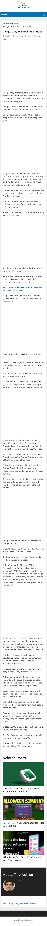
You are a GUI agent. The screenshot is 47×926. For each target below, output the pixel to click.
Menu (4, 15)
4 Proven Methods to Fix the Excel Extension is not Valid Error (21, 790)
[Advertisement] (23, 67)
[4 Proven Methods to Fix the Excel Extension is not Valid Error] (23, 774)
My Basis (16, 920)
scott (19, 880)
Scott (7, 36)
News (16, 24)
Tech (5, 39)
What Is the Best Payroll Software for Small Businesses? (22, 859)
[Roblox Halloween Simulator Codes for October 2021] (23, 808)
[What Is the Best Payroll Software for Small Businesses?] (23, 843)
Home (9, 24)
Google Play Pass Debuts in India (23, 904)
